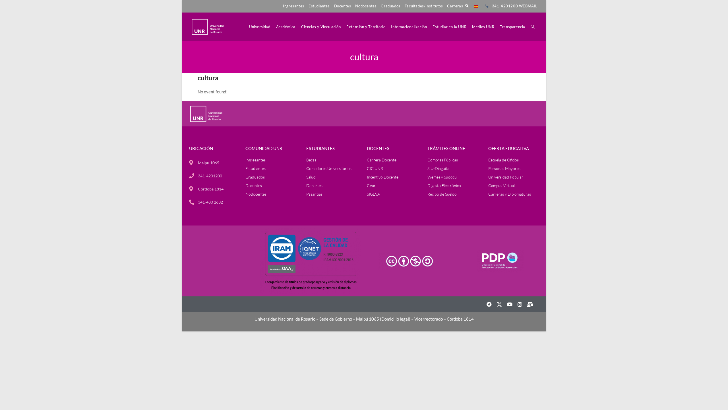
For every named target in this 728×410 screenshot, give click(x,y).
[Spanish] (476, 6)
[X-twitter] (499, 304)
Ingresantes (293, 6)
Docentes (342, 6)
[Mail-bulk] (530, 304)
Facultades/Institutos (424, 6)
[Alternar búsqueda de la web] (532, 27)
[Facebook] (489, 304)
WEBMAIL (528, 6)
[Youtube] (509, 304)
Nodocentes (366, 6)
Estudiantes (319, 6)
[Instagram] (520, 304)
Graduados (390, 6)
